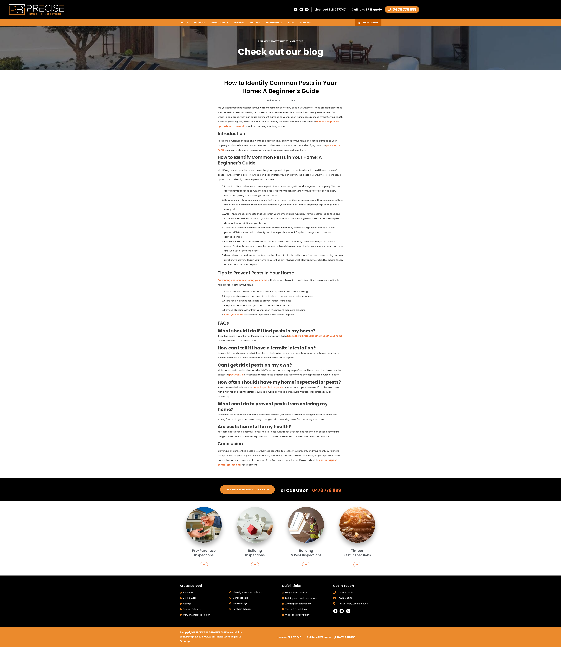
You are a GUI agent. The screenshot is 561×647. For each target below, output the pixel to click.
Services (239, 22)
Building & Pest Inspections (306, 553)
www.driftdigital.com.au (219, 636)
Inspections (218, 22)
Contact (305, 22)
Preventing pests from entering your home (242, 280)
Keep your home (233, 314)
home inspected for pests (268, 387)
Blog (291, 22)
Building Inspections (255, 553)
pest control (236, 374)
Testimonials (274, 22)
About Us (199, 22)
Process (255, 22)
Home (184, 22)
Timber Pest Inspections (357, 553)
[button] (204, 564)
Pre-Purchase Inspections (204, 553)
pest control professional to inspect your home (314, 335)
